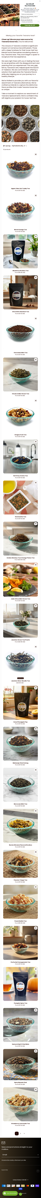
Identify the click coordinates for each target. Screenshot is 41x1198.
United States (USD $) (19, 1180)
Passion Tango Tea (20, 880)
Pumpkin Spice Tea (20, 1003)
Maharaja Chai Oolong (20, 763)
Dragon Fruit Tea (20, 435)
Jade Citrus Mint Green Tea (20, 599)
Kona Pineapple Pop (20, 722)
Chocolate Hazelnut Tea (20, 311)
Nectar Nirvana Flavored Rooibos (20, 845)
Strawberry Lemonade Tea (20, 1123)
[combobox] (30, 22)
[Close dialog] (40, 1)
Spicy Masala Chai (20, 1082)
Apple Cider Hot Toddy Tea (20, 188)
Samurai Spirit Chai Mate (20, 1044)
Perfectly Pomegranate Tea (20, 962)
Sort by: (8, 146)
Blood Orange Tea (20, 229)
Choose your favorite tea (26, 19)
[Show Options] (38, 22)
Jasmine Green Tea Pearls (20, 640)
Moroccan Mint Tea (20, 804)
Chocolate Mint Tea (20, 352)
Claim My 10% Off (30, 25)
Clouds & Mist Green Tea (20, 394)
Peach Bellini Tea (20, 921)
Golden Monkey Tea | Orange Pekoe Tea (20, 558)
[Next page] (24, 1133)
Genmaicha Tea (20, 517)
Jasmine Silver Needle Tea (20, 681)
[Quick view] (35, 154)
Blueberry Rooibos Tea (20, 270)
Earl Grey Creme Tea (20, 476)
